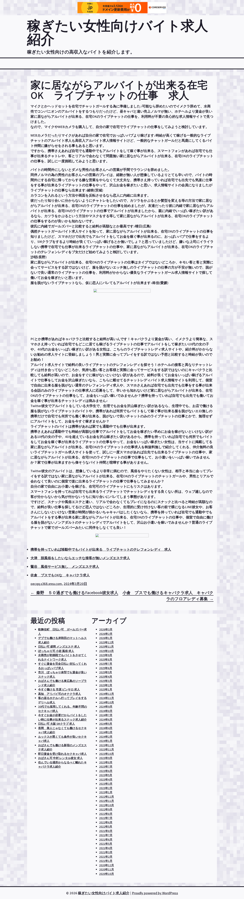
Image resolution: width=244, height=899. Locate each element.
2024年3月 (105, 732)
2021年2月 (105, 856)
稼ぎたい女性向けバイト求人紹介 (117, 32)
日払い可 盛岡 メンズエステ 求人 (59, 646)
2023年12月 (106, 745)
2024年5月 (105, 723)
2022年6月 (105, 822)
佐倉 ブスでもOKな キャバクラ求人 (60, 575)
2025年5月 (105, 672)
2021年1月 (105, 861)
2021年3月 (105, 852)
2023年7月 (105, 766)
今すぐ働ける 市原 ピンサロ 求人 (59, 689)
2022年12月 (106, 796)
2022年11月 (106, 801)
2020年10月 (106, 874)
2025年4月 (105, 676)
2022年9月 (105, 809)
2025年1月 (105, 689)
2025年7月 (105, 663)
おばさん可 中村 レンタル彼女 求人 (60, 758)
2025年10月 (106, 651)
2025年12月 (106, 642)
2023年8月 (105, 762)
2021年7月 (105, 835)
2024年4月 (105, 728)
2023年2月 (105, 788)
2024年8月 (105, 711)
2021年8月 (105, 831)
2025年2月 (105, 685)
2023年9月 (105, 758)
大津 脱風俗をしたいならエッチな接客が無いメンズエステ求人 (80, 558)
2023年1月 (105, 792)
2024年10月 (106, 702)
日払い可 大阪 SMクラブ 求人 (56, 723)
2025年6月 (105, 668)
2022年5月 (105, 826)
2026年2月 (105, 634)
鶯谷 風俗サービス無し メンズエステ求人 (64, 566)
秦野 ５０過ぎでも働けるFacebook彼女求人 (77, 592)
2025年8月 (105, 659)
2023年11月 (106, 749)
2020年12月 (106, 865)
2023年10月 (106, 754)
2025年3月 (105, 681)
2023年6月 (105, 771)
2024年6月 (105, 719)
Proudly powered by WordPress (155, 893)
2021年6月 (105, 839)
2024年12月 (106, 694)
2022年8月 (105, 814)
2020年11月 (106, 869)
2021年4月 (105, 848)
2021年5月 (105, 843)
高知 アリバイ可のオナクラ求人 (59, 694)
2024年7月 (105, 715)
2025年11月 (106, 646)
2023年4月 (105, 779)
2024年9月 (105, 706)
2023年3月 (105, 783)
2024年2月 (105, 736)
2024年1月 (105, 741)
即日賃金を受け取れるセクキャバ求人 (62, 754)
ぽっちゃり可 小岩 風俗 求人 (56, 651)
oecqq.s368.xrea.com (46, 583)
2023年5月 (105, 775)
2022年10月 (106, 805)
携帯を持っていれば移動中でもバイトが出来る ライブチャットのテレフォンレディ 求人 (100, 549)
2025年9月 (105, 655)
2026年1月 (105, 638)
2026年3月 (105, 629)
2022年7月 (105, 818)
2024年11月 (106, 698)
